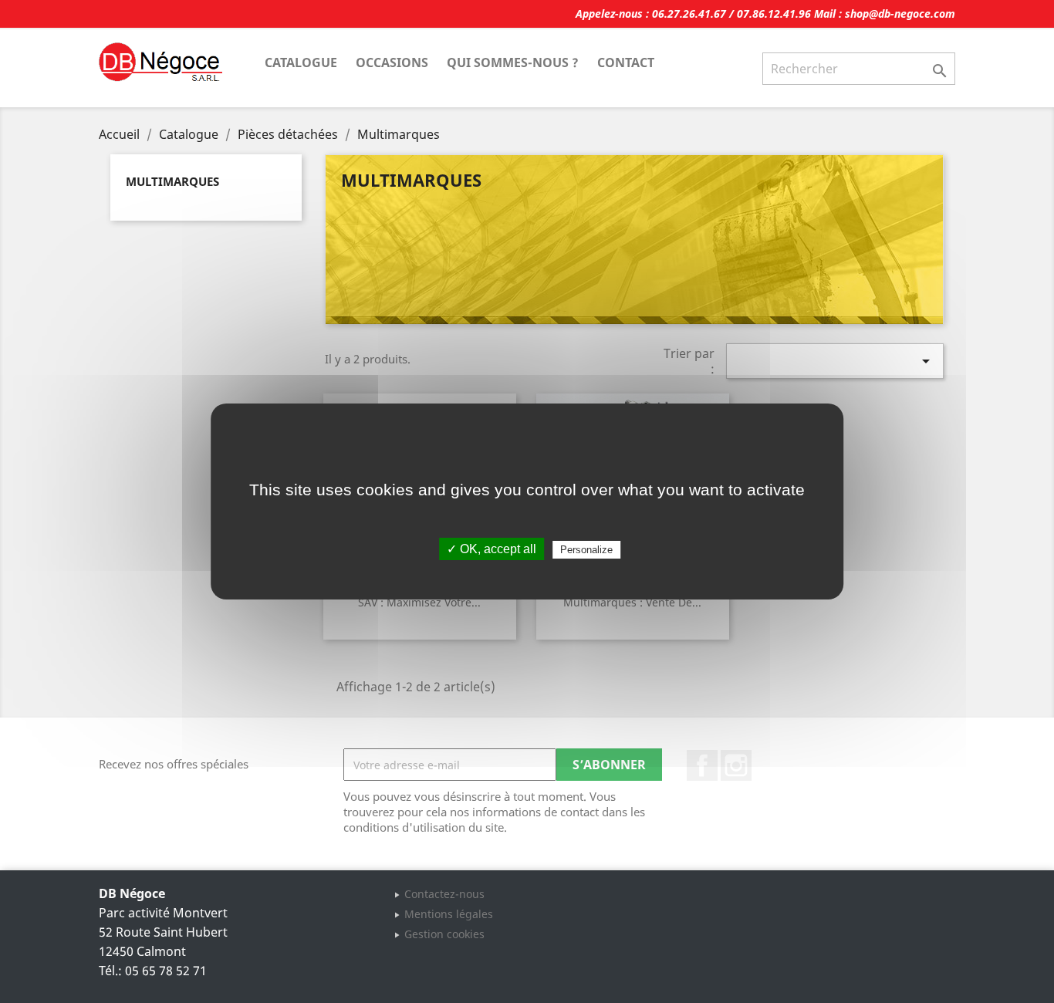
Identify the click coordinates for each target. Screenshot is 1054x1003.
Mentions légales (448, 914)
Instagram (736, 765)
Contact (625, 62)
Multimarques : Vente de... (632, 602)
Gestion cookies (444, 934)
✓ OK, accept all (491, 549)
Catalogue (301, 62)
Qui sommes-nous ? (513, 62)
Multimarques (172, 181)
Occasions (392, 62)
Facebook (702, 765)
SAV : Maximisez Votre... (419, 602)
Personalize (586, 550)
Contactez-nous (444, 893)
